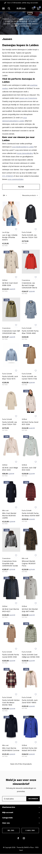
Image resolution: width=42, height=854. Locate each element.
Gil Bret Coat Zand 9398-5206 (9, 284)
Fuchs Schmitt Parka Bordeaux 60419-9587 (31, 514)
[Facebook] (18, 838)
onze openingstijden (15, 179)
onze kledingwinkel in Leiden (23, 147)
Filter (21, 187)
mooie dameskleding (25, 153)
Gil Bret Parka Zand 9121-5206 (30, 423)
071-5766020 (7, 176)
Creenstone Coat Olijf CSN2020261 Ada (11, 332)
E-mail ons (30, 830)
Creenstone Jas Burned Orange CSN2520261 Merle (29, 285)
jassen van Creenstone (28, 98)
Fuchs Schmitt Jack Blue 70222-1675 (10, 377)
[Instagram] (24, 838)
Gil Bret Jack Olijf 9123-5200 (29, 469)
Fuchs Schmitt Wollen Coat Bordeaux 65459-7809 (11, 702)
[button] (3, 8)
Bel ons (11, 830)
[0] (38, 8)
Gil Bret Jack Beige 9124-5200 (10, 469)
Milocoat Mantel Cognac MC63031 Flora (29, 563)
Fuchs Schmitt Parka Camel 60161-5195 (10, 656)
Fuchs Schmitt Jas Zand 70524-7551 (9, 423)
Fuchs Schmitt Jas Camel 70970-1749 (29, 377)
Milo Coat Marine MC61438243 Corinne (10, 749)
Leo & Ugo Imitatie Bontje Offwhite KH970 (9, 237)
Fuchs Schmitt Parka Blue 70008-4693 (30, 332)
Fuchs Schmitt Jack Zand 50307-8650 (30, 701)
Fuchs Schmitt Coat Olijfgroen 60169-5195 (31, 656)
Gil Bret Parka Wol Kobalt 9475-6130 (29, 749)
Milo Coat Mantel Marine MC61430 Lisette (9, 515)
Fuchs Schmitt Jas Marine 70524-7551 (29, 236)
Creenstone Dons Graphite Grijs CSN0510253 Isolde (10, 563)
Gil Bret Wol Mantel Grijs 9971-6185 (30, 610)
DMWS (26, 847)
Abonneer (33, 799)
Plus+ (32, 847)
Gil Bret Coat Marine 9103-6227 (10, 610)
